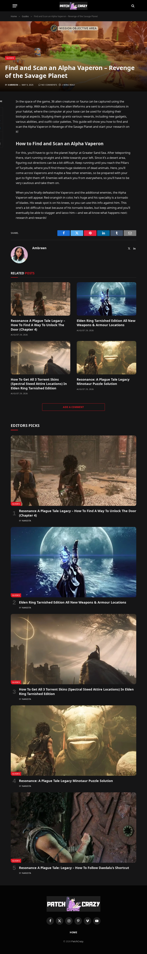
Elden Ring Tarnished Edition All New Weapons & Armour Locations (106, 322)
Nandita (26, 520)
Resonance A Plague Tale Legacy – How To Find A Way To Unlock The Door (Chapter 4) (38, 325)
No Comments (49, 84)
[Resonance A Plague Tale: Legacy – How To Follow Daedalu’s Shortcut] (73, 827)
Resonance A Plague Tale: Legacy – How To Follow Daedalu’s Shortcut (74, 868)
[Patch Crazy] (73, 6)
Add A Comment (73, 407)
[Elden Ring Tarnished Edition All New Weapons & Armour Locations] (106, 299)
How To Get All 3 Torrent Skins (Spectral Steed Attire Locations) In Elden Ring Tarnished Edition (39, 383)
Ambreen (13, 84)
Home (73, 932)
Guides (10, 58)
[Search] (132, 6)
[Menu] (15, 6)
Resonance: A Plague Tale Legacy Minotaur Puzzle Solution (103, 381)
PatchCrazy (77, 941)
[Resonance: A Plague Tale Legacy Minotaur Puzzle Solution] (106, 357)
